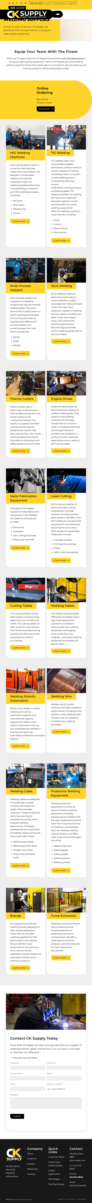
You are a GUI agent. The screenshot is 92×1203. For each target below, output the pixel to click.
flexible (29, 735)
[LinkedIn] (9, 3)
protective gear (73, 837)
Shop (48, 3)
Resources (32, 1169)
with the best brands (72, 58)
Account (20, 8)
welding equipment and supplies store (64, 630)
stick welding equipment (66, 331)
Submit (17, 1116)
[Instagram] (21, 3)
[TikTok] (25, 3)
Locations (31, 1158)
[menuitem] (9, 3)
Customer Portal (56, 1157)
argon (72, 188)
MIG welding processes (27, 192)
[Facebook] (17, 3)
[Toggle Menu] (83, 14)
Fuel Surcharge (56, 1184)
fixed (18, 735)
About (30, 1154)
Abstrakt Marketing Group (22, 1199)
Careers (72, 3)
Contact (31, 1174)
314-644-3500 (76, 1177)
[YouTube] (13, 3)
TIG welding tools (66, 211)
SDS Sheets (59, 3)
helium (60, 188)
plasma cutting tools (24, 440)
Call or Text (36, 3)
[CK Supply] (27, 14)
